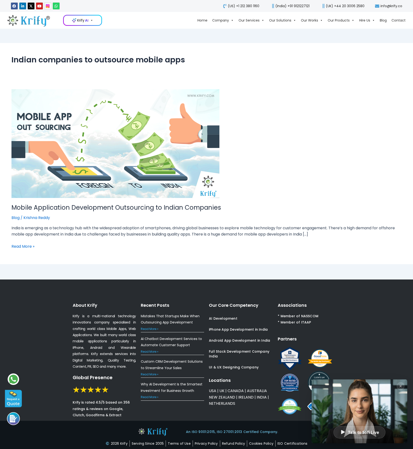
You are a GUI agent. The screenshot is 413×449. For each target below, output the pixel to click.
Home (202, 20)
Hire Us (364, 20)
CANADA (236, 391)
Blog (383, 20)
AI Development (223, 318)
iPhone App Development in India (238, 329)
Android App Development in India (239, 340)
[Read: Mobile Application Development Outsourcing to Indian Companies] (115, 143)
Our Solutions (280, 20)
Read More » (22, 246)
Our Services (249, 20)
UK (221, 391)
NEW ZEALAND (222, 397)
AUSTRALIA (256, 391)
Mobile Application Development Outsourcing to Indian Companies (116, 207)
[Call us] (13, 418)
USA (212, 391)
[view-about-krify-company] (31, 20)
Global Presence (93, 377)
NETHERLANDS (222, 403)
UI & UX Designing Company (234, 367)
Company (220, 20)
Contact (398, 20)
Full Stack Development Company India (239, 354)
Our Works (309, 20)
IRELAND (246, 397)
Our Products (339, 20)
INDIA (262, 397)
